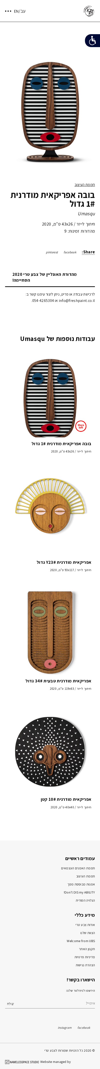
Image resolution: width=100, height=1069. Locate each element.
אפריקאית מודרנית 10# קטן (66, 799)
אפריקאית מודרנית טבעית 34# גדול (58, 681)
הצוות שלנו (87, 933)
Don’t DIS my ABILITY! (79, 892)
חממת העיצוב (85, 184)
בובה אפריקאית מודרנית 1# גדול (61, 443)
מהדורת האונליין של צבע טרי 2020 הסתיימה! (44, 277)
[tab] (50, 277)
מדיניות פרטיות (85, 957)
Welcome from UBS (81, 941)
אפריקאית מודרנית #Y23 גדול (64, 562)
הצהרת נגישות (85, 965)
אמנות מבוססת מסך (81, 884)
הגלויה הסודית (85, 900)
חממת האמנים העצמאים (78, 868)
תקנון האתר (87, 949)
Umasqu (86, 213)
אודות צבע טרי (85, 925)
